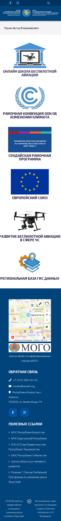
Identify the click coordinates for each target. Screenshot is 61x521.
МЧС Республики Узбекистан (29, 455)
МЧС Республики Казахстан (28, 432)
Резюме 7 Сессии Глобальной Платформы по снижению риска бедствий (28, 477)
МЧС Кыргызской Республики (29, 438)
